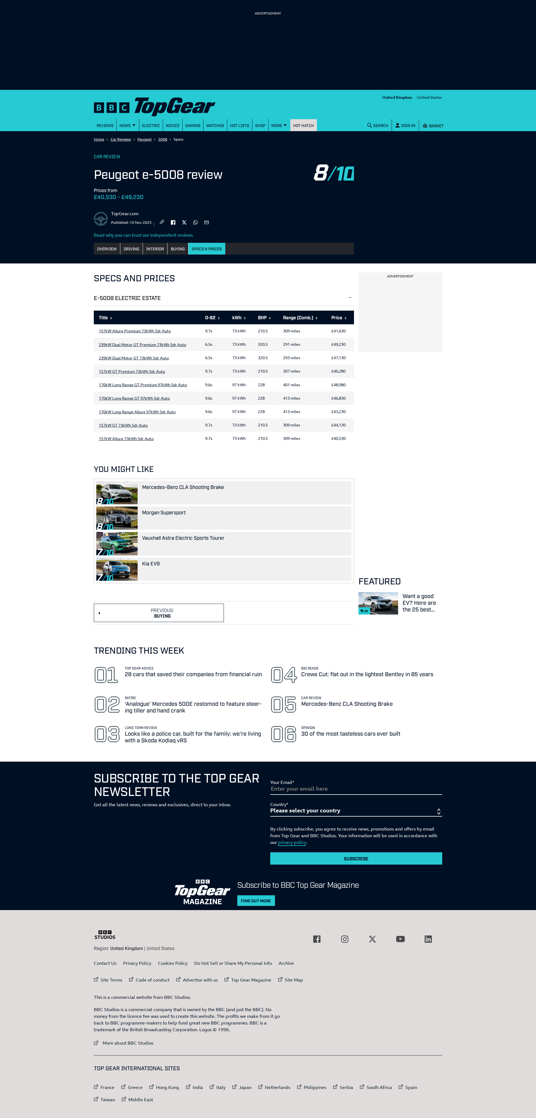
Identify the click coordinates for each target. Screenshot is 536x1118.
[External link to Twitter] (372, 939)
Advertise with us (200, 980)
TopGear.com (124, 213)
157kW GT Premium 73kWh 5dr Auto (132, 371)
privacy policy (292, 842)
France (107, 1087)
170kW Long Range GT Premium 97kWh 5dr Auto (143, 384)
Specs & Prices (207, 248)
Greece (135, 1087)
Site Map (294, 980)
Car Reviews (121, 139)
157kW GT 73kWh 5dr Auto (123, 425)
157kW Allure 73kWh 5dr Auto (126, 438)
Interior (155, 248)
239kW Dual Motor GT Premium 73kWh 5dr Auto (142, 344)
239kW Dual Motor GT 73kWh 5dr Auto (134, 358)
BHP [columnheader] (262, 317)
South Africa (379, 1087)
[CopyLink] (162, 222)
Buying (178, 248)
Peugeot (144, 139)
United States (429, 97)
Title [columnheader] (103, 317)
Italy (221, 1087)
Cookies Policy (173, 963)
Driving (131, 248)
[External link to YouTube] (400, 939)
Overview (107, 248)
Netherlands (277, 1087)
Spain (411, 1087)
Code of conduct (152, 980)
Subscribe (356, 858)
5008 (162, 139)
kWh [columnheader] (236, 317)
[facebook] (173, 221)
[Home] (161, 105)
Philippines (315, 1087)
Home (99, 139)
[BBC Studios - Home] (108, 935)
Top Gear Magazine (251, 980)
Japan (245, 1087)
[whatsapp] (195, 221)
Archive (286, 963)
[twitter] (184, 221)
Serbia (346, 1087)
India (198, 1087)
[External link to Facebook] (317, 939)
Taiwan (107, 1099)
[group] (224, 379)
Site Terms (111, 980)
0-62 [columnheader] (210, 317)
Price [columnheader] (336, 317)
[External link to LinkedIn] (428, 939)
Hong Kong (167, 1087)
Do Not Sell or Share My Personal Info (233, 963)
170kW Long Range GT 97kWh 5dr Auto (134, 398)
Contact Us (105, 963)
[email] (206, 221)
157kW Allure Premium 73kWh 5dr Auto (135, 331)
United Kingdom (397, 97)
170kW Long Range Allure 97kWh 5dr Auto (137, 411)
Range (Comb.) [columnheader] (298, 317)
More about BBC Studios (123, 1043)
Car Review (107, 156)
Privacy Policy (137, 963)
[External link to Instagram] (345, 939)
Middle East (140, 1099)
